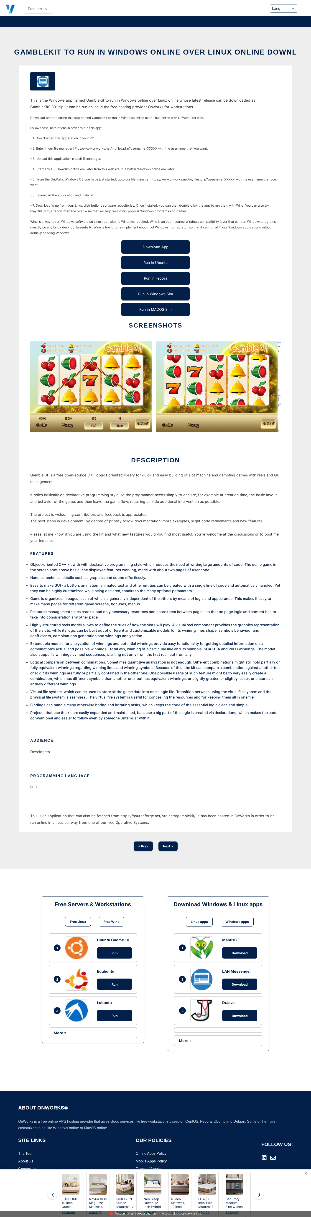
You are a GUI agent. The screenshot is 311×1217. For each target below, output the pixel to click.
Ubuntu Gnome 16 (113, 940)
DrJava (228, 1002)
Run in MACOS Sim (155, 309)
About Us (25, 1161)
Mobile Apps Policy (151, 1161)
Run (115, 953)
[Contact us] (273, 1157)
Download (240, 953)
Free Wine (111, 922)
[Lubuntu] (77, 1010)
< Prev (143, 846)
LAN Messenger (236, 971)
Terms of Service (149, 1169)
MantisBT (230, 940)
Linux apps (199, 922)
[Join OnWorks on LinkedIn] (264, 1157)
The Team (26, 1153)
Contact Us (27, 1169)
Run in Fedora (155, 278)
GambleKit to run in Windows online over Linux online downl (155, 52)
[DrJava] (203, 1010)
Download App (155, 247)
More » (60, 1033)
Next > (168, 846)
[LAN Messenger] (203, 979)
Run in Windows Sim (155, 294)
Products (35, 9)
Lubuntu (104, 1002)
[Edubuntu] (77, 979)
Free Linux (78, 922)
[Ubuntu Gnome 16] (77, 948)
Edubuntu (105, 971)
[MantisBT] (203, 948)
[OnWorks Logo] (10, 9)
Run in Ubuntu (155, 262)
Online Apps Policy (151, 1153)
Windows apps (237, 922)
